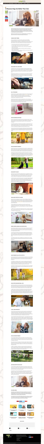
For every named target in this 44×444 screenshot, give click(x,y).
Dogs (5, 3)
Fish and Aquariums (11, 3)
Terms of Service (18, 438)
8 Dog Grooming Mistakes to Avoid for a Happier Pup (22, 410)
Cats (7, 3)
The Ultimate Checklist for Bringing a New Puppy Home (13, 410)
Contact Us (28, 3)
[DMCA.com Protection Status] (9, 436)
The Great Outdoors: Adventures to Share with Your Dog (13, 417)
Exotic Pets (15, 3)
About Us (25, 3)
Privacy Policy (18, 439)
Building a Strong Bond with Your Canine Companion (30, 417)
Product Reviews (20, 3)
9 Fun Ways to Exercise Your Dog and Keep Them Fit (30, 410)
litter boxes (26, 94)
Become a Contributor (19, 440)
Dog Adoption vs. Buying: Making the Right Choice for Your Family (22, 417)
